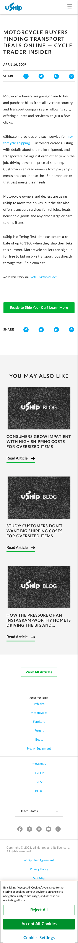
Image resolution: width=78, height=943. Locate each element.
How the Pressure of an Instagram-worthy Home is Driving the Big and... (38, 621)
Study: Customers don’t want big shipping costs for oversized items (34, 531)
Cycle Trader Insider (42, 277)
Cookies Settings (39, 938)
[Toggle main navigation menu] (70, 7)
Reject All (39, 910)
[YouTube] (48, 829)
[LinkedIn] (58, 829)
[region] (39, 912)
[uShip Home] (14, 7)
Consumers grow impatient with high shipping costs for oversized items (38, 442)
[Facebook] (20, 829)
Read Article (17, 458)
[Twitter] (39, 829)
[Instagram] (29, 829)
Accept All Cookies (39, 924)
